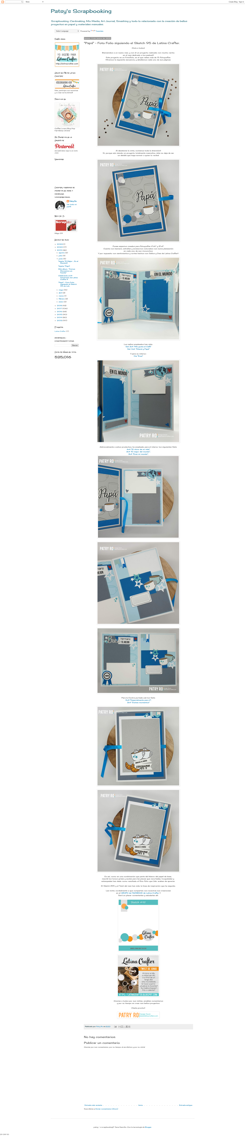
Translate (99, 31)
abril (61, 293)
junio (61, 259)
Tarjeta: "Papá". (64, 266)
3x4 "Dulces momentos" (138, 702)
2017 (59, 308)
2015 (60, 314)
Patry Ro (73, 201)
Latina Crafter (60, 331)
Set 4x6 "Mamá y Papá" (138, 349)
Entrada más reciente (93, 1105)
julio (61, 256)
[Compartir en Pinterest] (129, 1026)
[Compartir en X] (124, 1026)
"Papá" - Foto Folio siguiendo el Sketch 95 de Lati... (67, 284)
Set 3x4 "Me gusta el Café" (138, 347)
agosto (62, 253)
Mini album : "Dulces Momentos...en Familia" (66, 271)
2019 (60, 250)
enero (61, 302)
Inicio (140, 1105)
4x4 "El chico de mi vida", (138, 449)
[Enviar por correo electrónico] (119, 1026)
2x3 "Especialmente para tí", (138, 700)
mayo (61, 290)
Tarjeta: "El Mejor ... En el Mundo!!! (68, 262)
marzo (61, 296)
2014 (60, 317)
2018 (60, 305)
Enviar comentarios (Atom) (107, 1109)
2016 (60, 311)
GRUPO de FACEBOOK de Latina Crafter (140, 893)
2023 (60, 244)
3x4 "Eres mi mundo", (138, 454)
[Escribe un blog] (122, 1026)
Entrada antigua (185, 1105)
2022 (60, 247)
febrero (62, 299)
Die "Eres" (138, 356)
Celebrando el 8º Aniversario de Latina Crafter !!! (68, 277)
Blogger (148, 1127)
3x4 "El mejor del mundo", (138, 452)
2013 (60, 320)
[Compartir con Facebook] (127, 1026)
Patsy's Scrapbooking (81, 11)
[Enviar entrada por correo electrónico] (115, 1026)
